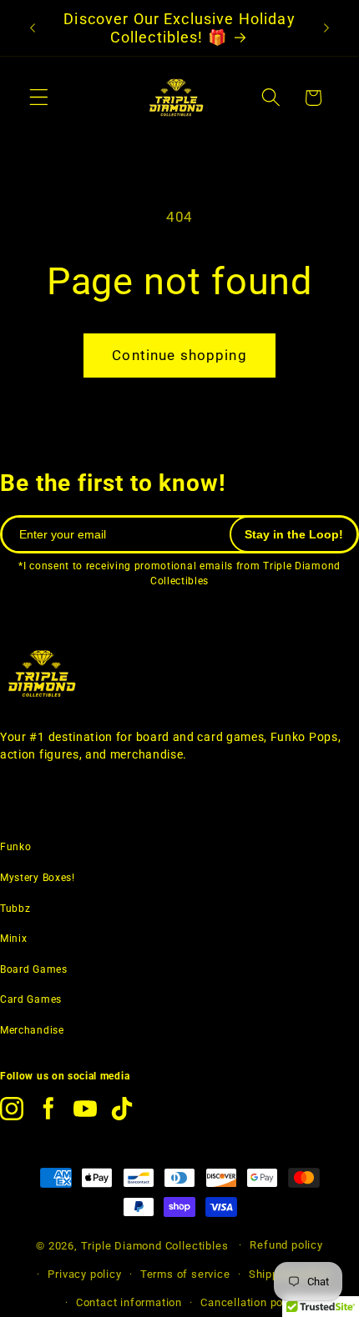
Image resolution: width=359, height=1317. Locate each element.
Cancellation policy (250, 1302)
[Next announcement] (326, 28)
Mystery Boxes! (37, 878)
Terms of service (185, 1274)
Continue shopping (179, 355)
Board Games (34, 969)
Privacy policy (84, 1274)
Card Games (31, 999)
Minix (13, 938)
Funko (15, 847)
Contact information (129, 1302)
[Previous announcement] (32, 28)
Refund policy (286, 1245)
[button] (39, 98)
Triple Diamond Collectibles (155, 1245)
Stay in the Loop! (294, 534)
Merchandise (32, 1030)
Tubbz (15, 908)
